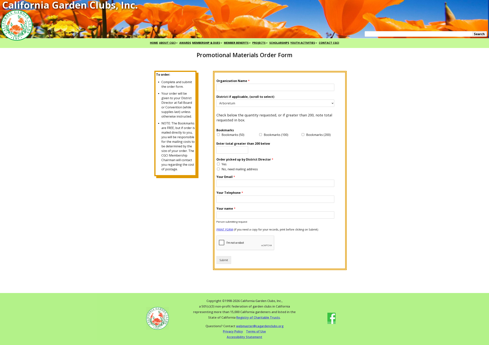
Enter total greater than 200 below (243, 144)
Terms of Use (256, 331)
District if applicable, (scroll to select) (245, 97)
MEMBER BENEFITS (236, 43)
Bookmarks (225, 130)
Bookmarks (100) (276, 135)
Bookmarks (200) (318, 135)
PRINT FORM (224, 229)
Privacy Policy (233, 331)
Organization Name (233, 81)
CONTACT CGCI (329, 43)
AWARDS (185, 43)
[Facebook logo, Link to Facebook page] (331, 323)
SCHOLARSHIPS (279, 43)
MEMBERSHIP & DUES (206, 43)
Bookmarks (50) (233, 135)
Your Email (225, 177)
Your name (226, 209)
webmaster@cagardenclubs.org (259, 326)
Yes (224, 164)
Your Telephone (229, 193)
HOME (154, 43)
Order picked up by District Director (244, 159)
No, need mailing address (240, 169)
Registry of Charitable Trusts (258, 317)
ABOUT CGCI (167, 43)
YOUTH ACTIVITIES (302, 43)
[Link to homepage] (157, 328)
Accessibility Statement (244, 337)
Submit (223, 260)
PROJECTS (259, 43)
